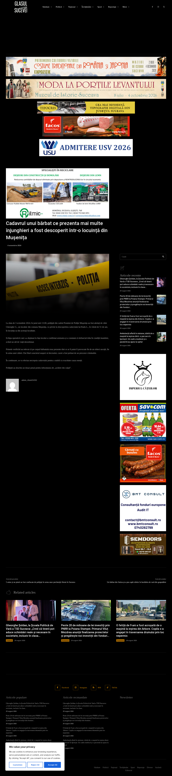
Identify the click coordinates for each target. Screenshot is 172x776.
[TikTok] (107, 687)
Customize (17, 765)
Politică (9, 640)
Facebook (65, 688)
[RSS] (93, 687)
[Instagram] (158, 7)
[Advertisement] (86, 34)
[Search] (163, 257)
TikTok (114, 688)
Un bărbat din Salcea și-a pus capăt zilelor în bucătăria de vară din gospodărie (136, 582)
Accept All (52, 765)
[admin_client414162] (12, 385)
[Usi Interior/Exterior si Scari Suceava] (143, 545)
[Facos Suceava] (143, 463)
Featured (65, 640)
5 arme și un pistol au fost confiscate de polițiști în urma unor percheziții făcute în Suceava (40, 582)
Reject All (35, 765)
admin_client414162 (29, 380)
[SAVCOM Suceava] (143, 422)
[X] (164, 7)
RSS (99, 688)
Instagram (83, 688)
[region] (34, 756)
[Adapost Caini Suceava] (143, 377)
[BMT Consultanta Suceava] (143, 508)
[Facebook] (152, 7)
